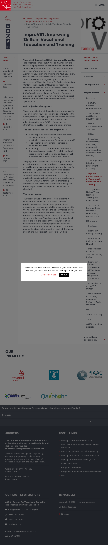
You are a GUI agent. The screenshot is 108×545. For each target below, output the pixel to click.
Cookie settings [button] (48, 274)
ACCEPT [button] (64, 275)
